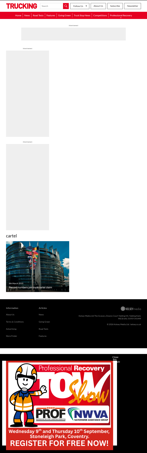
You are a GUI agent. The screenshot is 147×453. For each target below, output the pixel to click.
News (27, 15)
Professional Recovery (121, 15)
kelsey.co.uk (135, 324)
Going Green (64, 15)
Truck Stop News (82, 15)
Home (18, 15)
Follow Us (78, 6)
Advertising (11, 329)
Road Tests (38, 15)
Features (51, 15)
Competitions (100, 15)
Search (66, 6)
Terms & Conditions (15, 321)
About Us (98, 5)
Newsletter (132, 5)
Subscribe (115, 5)
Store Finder (11, 336)
